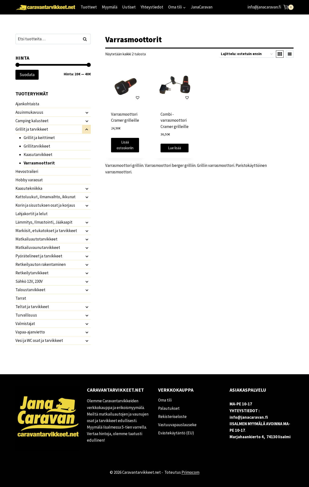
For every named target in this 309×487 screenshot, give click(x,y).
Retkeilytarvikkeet (32, 272)
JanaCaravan (201, 7)
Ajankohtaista (27, 103)
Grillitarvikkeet (37, 146)
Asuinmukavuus (29, 112)
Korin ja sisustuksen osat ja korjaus (45, 205)
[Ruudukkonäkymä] (280, 54)
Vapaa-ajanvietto (30, 332)
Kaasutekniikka (28, 188)
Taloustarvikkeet (30, 289)
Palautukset (169, 408)
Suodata (27, 74)
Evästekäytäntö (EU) (176, 433)
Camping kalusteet (32, 120)
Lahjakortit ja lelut (31, 213)
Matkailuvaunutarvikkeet (37, 247)
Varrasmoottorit (39, 163)
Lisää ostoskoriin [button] (125, 145)
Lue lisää (174, 148)
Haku (86, 39)
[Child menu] (86, 112)
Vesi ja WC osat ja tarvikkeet (39, 340)
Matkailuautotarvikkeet (36, 239)
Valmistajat (25, 323)
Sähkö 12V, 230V (29, 281)
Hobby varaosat (29, 180)
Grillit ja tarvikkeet (31, 129)
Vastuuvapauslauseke (177, 424)
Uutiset (129, 7)
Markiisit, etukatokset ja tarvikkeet (46, 230)
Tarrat (20, 298)
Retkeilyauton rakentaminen (40, 264)
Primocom (190, 472)
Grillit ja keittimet (39, 137)
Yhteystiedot (151, 7)
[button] (125, 97)
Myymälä (109, 7)
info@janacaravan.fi (264, 7)
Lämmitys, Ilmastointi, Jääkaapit (43, 222)
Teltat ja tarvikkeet (32, 306)
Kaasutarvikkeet (38, 154)
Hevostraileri (26, 171)
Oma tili (165, 400)
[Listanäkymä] (290, 54)
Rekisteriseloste (172, 416)
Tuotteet (89, 7)
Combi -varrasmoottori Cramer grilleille (175, 120)
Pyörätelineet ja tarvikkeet (38, 256)
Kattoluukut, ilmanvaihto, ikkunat (45, 196)
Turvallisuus (26, 315)
